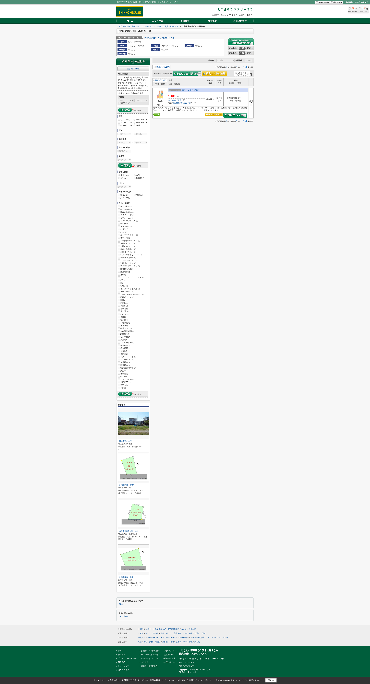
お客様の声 (169, 654)
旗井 (162, 633)
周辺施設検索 (169, 658)
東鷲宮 (158, 642)
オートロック (127, 291)
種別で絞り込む (133, 69)
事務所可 (125, 345)
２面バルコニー (128, 243)
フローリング (127, 359)
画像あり (124, 195)
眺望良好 (125, 223)
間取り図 (162, 80)
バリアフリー (127, 379)
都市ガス (125, 385)
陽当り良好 (126, 209)
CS (122, 280)
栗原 (204, 633)
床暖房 (124, 275)
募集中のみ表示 (163, 67)
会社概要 (121, 654)
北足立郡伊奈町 (178, 103)
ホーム (120, 651)
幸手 (185, 642)
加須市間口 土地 (126, 577)
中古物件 (144, 662)
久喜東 (141, 633)
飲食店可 (125, 348)
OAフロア (125, 376)
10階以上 (125, 303)
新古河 (197, 642)
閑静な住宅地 (127, 212)
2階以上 (125, 300)
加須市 (148, 629)
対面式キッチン (128, 263)
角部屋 (124, 317)
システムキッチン (129, 260)
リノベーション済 (129, 221)
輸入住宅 (125, 320)
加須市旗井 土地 (125, 441)
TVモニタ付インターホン (132, 294)
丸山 (121, 604)
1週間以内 (140, 178)
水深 (185, 633)
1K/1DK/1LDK (142, 120)
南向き (124, 314)
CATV (124, 286)
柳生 (191, 633)
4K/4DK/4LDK (126, 125)
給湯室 (124, 371)
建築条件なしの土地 (149, 658)
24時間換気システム (130, 241)
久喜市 (141, 629)
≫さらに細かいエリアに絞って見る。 (160, 38)
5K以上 (139, 125)
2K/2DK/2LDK (126, 122)
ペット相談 (126, 206)
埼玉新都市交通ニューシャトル (204, 637)
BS (122, 283)
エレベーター (127, 342)
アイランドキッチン (130, 266)
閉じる (271, 680)
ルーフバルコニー (129, 235)
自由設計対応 (127, 331)
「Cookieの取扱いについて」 (233, 680)
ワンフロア (126, 337)
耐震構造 (125, 365)
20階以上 (125, 306)
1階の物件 (125, 309)
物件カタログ (123, 670)
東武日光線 (184, 637)
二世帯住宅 (126, 323)
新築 (135, 93)
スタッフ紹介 (169, 651)
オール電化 (126, 238)
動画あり (140, 195)
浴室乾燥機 (126, 272)
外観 (156, 80)
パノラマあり (126, 198)
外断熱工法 (126, 382)
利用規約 (121, 662)
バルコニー (126, 232)
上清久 (197, 633)
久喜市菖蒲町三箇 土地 (128, 531)
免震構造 (125, 362)
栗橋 (151, 642)
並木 (168, 633)
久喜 (140, 642)
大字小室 (187, 103)
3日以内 (124, 178)
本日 (138, 175)
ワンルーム (125, 120)
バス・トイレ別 (128, 357)
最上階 (124, 311)
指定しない (125, 93)
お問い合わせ (169, 662)
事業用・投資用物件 (149, 666)
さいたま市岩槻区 (188, 629)
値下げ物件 (126, 103)
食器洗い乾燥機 (128, 257)
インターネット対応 (130, 289)
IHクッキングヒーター (131, 255)
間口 (147, 633)
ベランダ (125, 229)
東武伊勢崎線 (171, 637)
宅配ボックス (127, 297)
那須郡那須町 (173, 629)
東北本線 (172, 100)
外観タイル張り (128, 252)
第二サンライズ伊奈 (190, 90)
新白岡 (165, 642)
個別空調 (125, 354)
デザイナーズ (127, 215)
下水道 (124, 388)
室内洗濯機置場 (128, 368)
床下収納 (125, 325)
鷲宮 (145, 642)
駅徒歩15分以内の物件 (150, 651)
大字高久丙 (176, 633)
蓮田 (179, 100)
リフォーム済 (127, 218)
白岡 (172, 642)
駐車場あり (126, 334)
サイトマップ (123, 666)
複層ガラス (126, 328)
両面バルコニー (128, 249)
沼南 (126, 616)
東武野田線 (223, 637)
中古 (142, 93)
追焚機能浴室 (127, 269)
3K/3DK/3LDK (142, 122)
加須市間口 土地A (126, 485)
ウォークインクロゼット (132, 277)
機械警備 (125, 374)
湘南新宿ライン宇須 (155, 637)
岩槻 (191, 642)
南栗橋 (178, 642)
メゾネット (126, 226)
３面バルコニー (128, 246)
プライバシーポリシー (127, 658)
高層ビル (125, 340)
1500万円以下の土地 (149, 654)
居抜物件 (125, 351)
